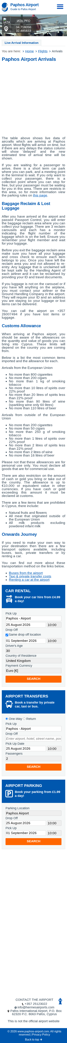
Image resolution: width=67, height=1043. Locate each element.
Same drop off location (25, 634)
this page (40, 195)
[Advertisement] (33, 98)
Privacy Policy (41, 1034)
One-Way (15, 719)
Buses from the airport (26, 573)
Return (30, 719)
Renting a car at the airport (29, 580)
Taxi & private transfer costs (30, 576)
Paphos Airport (24, 4)
